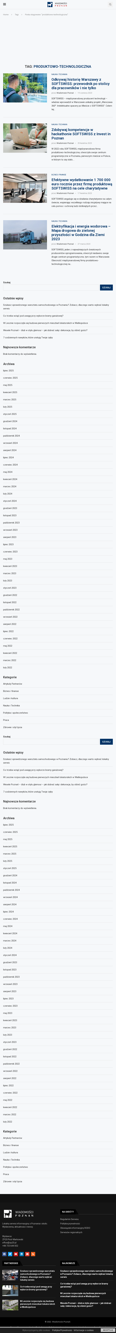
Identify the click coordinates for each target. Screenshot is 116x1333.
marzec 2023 (9, 1027)
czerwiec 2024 (10, 919)
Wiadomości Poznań (65, 93)
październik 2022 (11, 1063)
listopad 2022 (9, 1056)
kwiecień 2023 (10, 1020)
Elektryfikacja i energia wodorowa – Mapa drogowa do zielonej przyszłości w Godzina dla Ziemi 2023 (81, 232)
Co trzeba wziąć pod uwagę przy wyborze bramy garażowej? (33, 770)
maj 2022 (7, 1100)
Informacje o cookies (84, 1330)
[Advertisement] (58, 40)
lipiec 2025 (8, 824)
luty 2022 (7, 1121)
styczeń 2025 (9, 868)
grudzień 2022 (10, 1049)
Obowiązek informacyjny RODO (75, 1228)
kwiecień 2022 (10, 1107)
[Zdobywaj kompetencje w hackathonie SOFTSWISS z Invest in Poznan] (25, 138)
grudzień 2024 (10, 875)
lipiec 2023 (8, 998)
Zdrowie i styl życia (12, 1181)
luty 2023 (7, 1034)
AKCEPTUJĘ (108, 1330)
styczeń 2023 (9, 1042)
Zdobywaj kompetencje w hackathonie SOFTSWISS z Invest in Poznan (81, 134)
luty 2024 (7, 948)
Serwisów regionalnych (71, 1232)
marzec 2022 (9, 1114)
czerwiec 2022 (10, 1092)
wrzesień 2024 (10, 897)
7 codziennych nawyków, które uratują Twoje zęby (28, 791)
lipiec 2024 (8, 911)
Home (5, 14)
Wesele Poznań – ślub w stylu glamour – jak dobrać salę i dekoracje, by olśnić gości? (45, 784)
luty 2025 (7, 861)
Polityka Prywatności (62, 1330)
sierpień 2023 (9, 991)
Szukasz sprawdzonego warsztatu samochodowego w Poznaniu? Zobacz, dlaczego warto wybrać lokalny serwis (86, 1274)
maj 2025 (7, 839)
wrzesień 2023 (10, 984)
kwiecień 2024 (10, 933)
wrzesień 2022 (10, 1071)
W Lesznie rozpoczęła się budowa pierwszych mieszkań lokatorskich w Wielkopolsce (45, 777)
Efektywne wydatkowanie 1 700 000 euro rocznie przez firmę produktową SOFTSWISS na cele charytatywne (82, 184)
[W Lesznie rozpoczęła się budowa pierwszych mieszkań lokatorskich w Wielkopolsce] (10, 1305)
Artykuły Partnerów (12, 1138)
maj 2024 (7, 926)
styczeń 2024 (9, 955)
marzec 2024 (9, 940)
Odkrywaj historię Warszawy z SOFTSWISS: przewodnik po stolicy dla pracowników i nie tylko (81, 83)
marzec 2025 (9, 853)
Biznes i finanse (59, 175)
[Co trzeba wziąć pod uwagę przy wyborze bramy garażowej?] (10, 1290)
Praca (6, 1174)
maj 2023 (7, 1013)
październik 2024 (11, 890)
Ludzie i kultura (10, 1152)
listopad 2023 (9, 969)
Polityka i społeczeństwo (15, 1167)
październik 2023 (11, 977)
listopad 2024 (9, 882)
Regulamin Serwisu (69, 1219)
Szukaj (6, 736)
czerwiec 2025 (10, 832)
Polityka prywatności (70, 1224)
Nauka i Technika (59, 74)
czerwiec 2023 (10, 1006)
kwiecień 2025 (10, 846)
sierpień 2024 (9, 904)
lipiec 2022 (8, 1085)
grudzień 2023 (10, 962)
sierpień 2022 (9, 1078)
